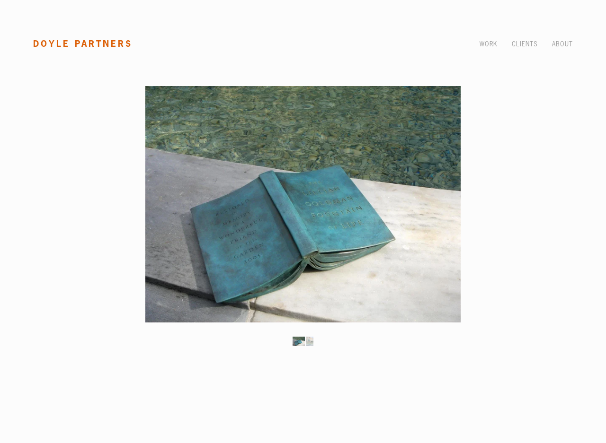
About (562, 44)
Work (489, 44)
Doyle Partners (83, 43)
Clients (525, 44)
